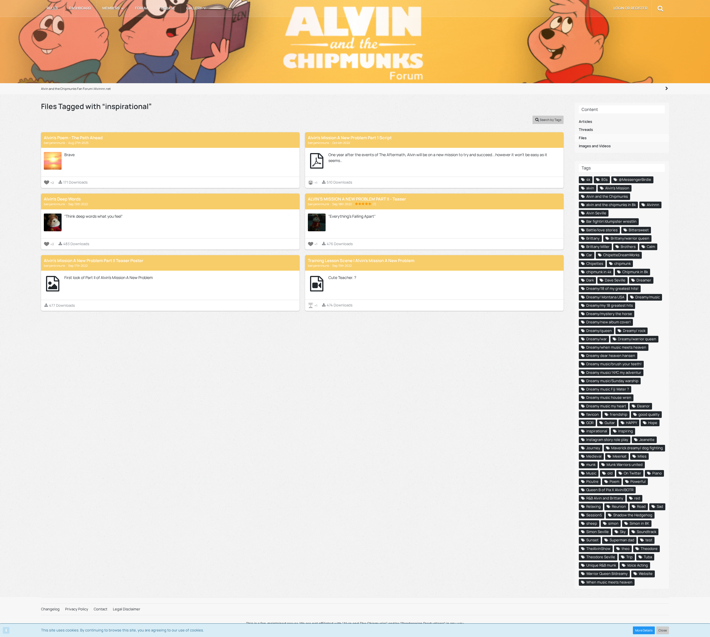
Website (646, 573)
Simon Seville (597, 531)
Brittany (593, 238)
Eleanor (643, 405)
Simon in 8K (639, 523)
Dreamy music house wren (608, 397)
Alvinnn (653, 204)
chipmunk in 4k (598, 271)
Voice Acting (637, 565)
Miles (642, 456)
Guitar (610, 422)
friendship (618, 414)
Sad (660, 506)
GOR (590, 422)
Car (589, 254)
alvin (590, 188)
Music (591, 473)
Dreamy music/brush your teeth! (613, 363)
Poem (614, 481)
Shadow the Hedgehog (632, 514)
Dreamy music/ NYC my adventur (613, 372)
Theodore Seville (600, 556)
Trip (629, 556)
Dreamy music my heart (606, 405)
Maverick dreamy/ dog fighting (637, 447)
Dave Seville (615, 280)
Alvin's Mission (617, 188)
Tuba (648, 556)
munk (590, 464)
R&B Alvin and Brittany (604, 498)
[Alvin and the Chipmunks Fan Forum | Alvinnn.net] (355, 44)
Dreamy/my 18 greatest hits (609, 305)
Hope (652, 422)
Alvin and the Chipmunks (607, 196)
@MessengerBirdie (635, 179)
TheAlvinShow (598, 548)
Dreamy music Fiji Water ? (607, 389)
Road (641, 506)
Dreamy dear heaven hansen (610, 355)
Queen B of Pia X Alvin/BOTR (609, 489)
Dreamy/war (596, 338)
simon (613, 523)
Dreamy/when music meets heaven (616, 347)
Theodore (649, 548)
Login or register (630, 8)
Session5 (594, 514)
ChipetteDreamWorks (621, 254)
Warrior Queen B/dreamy (607, 573)
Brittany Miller (598, 246)
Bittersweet (639, 229)
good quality (649, 414)
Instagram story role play (607, 439)
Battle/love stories (602, 229)
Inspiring (625, 430)
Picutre (592, 481)
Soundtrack (646, 531)
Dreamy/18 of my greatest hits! (612, 288)
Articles (585, 121)
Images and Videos (595, 145)
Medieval (594, 456)
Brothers (628, 246)
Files (583, 137)
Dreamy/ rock (634, 330)
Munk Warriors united (625, 464)
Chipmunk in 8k (635, 271)
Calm (651, 246)
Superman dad (622, 539)
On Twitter (632, 473)
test (648, 539)
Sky (623, 531)
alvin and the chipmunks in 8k (611, 204)
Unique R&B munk (601, 565)
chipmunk (622, 263)
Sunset (592, 539)
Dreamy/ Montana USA (605, 297)
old (610, 473)
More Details (644, 630)
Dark (590, 280)
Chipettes (594, 263)
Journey (593, 447)
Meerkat (620, 456)
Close (662, 630)
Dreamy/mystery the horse (609, 313)
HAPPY (631, 422)
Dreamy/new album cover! (608, 321)
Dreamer (644, 280)
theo (626, 548)
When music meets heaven (609, 582)
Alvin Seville (596, 212)
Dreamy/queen (599, 330)
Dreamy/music (647, 297)
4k (588, 179)
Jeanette (647, 439)
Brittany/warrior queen (630, 238)
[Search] (660, 8)
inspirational (596, 430)
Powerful (638, 481)
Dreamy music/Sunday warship (612, 380)
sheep (591, 523)
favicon (592, 414)
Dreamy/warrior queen (637, 338)
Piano (657, 473)
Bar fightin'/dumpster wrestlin (611, 221)
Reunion (619, 506)
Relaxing (593, 506)
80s (604, 179)
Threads (586, 129)
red (637, 498)
